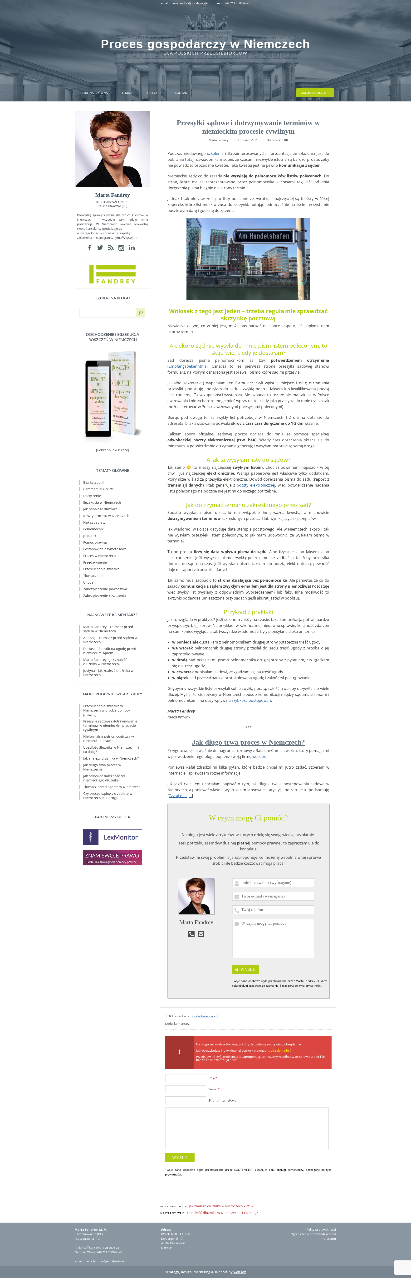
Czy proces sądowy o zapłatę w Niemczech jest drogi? (107, 795)
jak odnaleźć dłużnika (100, 509)
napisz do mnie (278, 1050)
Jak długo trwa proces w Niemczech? (248, 742)
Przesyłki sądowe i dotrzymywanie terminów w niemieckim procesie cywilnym (110, 725)
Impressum (328, 1238)
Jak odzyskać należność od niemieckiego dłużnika (104, 778)
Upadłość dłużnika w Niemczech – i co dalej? (222, 1212)
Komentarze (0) (277, 140)
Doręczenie (92, 495)
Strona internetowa (222, 1100)
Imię (213, 1078)
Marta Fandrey (95, 626)
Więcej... (129, 237)
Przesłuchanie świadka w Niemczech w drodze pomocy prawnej (106, 710)
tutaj (189, 159)
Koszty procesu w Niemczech (106, 515)
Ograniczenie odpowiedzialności (313, 1234)
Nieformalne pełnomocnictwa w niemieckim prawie (108, 738)
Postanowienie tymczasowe (105, 549)
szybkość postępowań (251, 700)
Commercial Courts (98, 489)
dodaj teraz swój (203, 1016)
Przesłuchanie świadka (101, 569)
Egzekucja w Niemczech (102, 502)
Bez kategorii (93, 482)
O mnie (127, 93)
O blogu (154, 93)
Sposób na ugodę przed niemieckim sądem (109, 650)
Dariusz (89, 648)
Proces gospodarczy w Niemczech (205, 44)
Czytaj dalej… (180, 795)
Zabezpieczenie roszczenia (104, 595)
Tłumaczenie (93, 575)
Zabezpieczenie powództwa (105, 589)
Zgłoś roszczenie (315, 93)
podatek (89, 535)
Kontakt (182, 93)
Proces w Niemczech (99, 555)
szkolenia (215, 153)
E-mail (214, 1089)
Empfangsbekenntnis (187, 366)
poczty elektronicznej (256, 485)
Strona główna (95, 93)
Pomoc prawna (95, 542)
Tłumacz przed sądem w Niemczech (108, 628)
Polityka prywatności (321, 1229)
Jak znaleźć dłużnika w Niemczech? (105, 661)
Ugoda (88, 582)
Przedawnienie (95, 562)
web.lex (259, 756)
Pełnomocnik (93, 529)
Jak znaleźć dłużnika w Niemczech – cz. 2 (221, 1206)
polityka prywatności (307, 986)
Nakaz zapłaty (94, 522)
